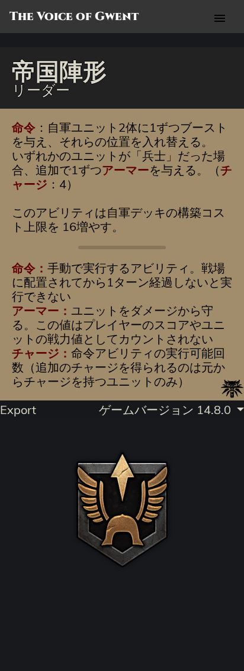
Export (18, 409)
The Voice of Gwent (74, 16)
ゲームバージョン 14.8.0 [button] (166, 409)
